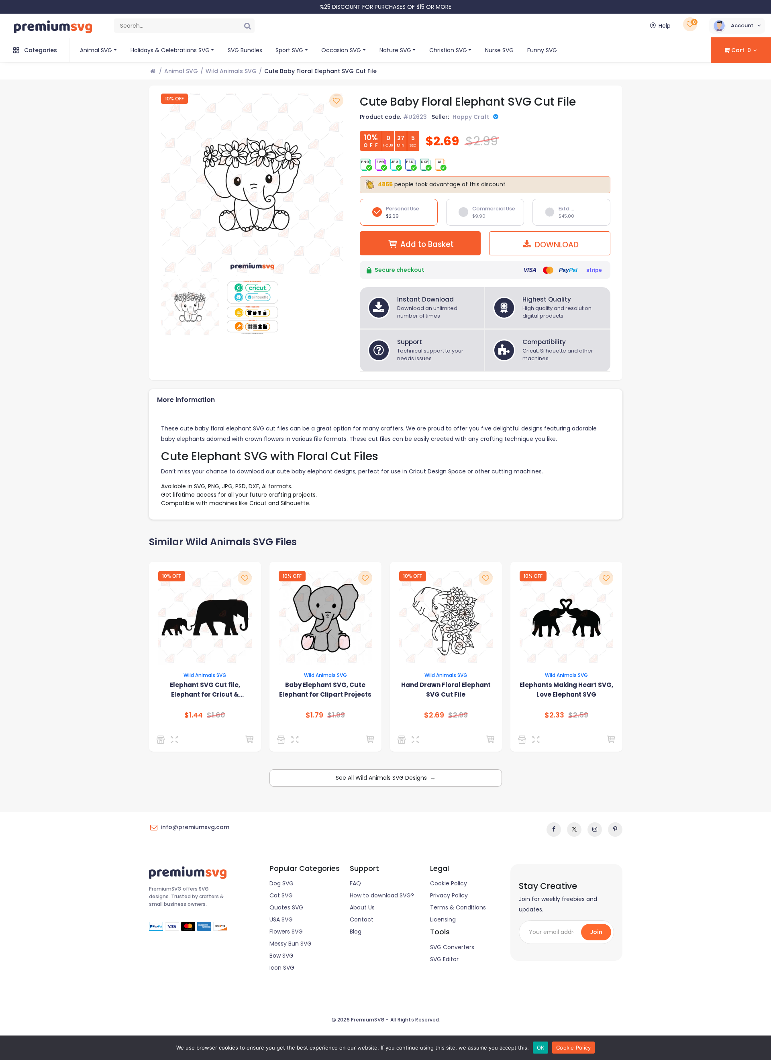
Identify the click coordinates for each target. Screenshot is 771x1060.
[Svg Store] (162, 740)
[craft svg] (523, 740)
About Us (362, 907)
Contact (361, 919)
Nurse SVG (499, 50)
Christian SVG (448, 50)
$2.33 (554, 715)
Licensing (443, 919)
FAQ (355, 883)
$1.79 (314, 715)
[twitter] (574, 829)
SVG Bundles (245, 50)
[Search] (247, 26)
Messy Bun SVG (290, 944)
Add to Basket (427, 244)
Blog (355, 932)
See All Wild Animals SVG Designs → (386, 778)
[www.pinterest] (615, 829)
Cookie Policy (448, 883)
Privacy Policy (449, 895)
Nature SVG (395, 50)
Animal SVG (96, 50)
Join (596, 932)
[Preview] (176, 740)
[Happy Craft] (282, 740)
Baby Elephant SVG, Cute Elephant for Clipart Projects (325, 690)
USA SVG (281, 919)
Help (665, 26)
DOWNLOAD (556, 244)
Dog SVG (281, 883)
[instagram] (594, 829)
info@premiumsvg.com (195, 827)
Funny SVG (542, 50)
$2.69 (434, 715)
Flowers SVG (286, 932)
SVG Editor (444, 959)
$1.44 (193, 715)
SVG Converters (452, 947)
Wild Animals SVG (231, 71)
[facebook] (554, 829)
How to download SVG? (382, 895)
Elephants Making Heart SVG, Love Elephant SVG (566, 690)
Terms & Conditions (458, 907)
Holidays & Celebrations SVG (170, 50)
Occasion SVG (341, 50)
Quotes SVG (286, 907)
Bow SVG (281, 956)
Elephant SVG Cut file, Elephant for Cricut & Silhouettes (205, 690)
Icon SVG (281, 968)
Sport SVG (289, 50)
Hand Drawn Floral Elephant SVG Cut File (446, 690)
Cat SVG (281, 895)
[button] (737, 26)
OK (541, 1047)
